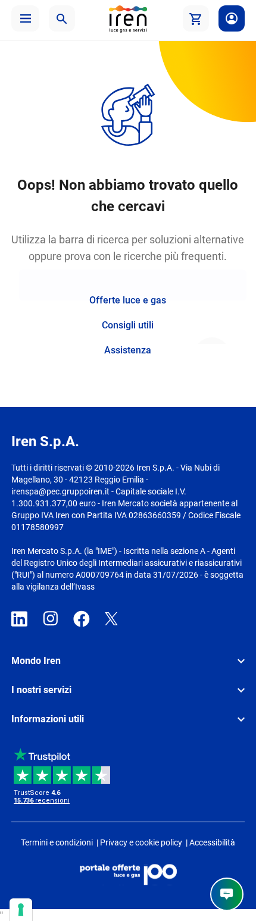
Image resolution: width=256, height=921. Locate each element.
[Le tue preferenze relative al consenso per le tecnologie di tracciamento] (21, 909)
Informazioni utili (47, 719)
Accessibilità (212, 842)
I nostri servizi (41, 690)
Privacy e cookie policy (141, 842)
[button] (25, 18)
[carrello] (196, 18)
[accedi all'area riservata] (231, 18)
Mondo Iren (36, 660)
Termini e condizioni (57, 842)
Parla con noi (226, 894)
